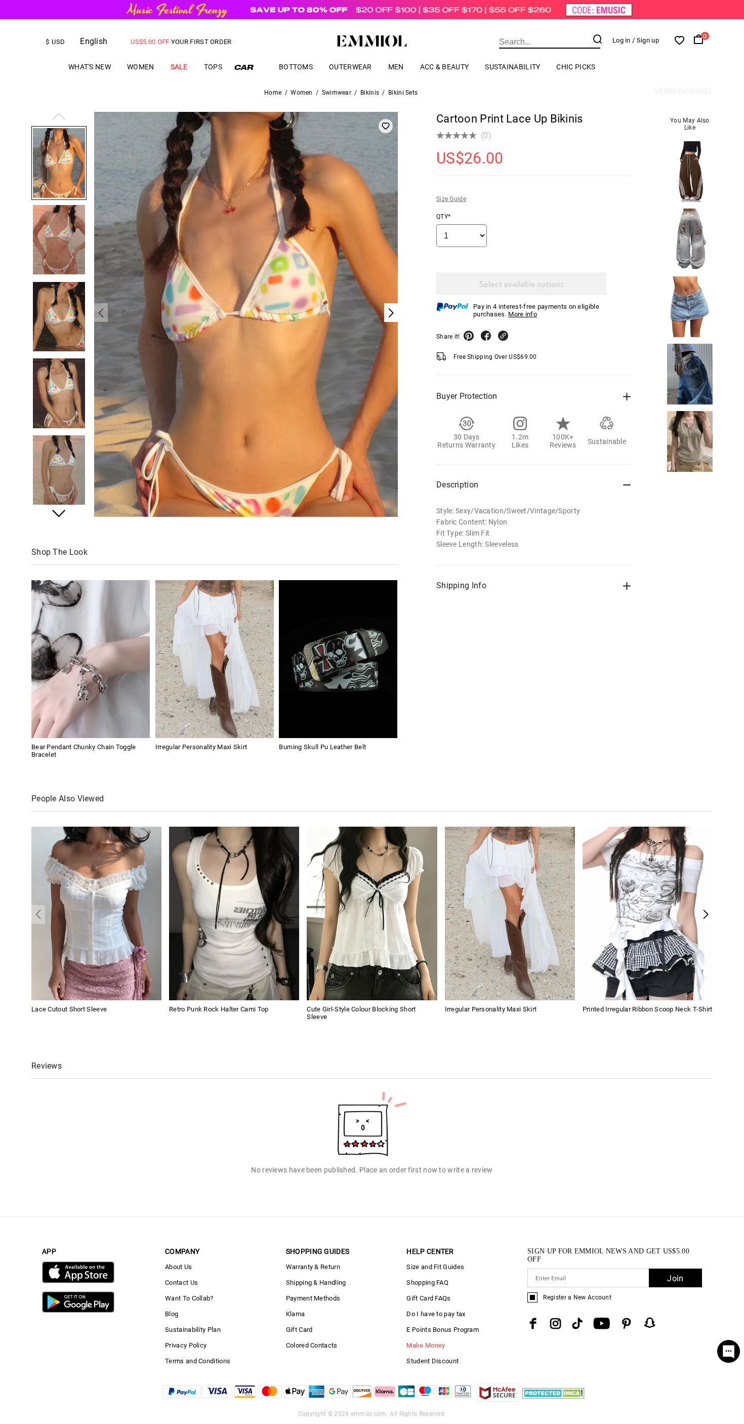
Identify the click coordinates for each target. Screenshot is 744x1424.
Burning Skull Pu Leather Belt (322, 747)
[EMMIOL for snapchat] (649, 1322)
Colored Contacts (312, 1345)
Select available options (521, 284)
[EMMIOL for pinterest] (626, 1323)
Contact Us (181, 1282)
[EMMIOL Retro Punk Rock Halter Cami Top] (234, 913)
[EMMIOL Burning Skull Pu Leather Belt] (338, 659)
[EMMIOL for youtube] (601, 1323)
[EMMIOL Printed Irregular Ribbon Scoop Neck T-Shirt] (648, 913)
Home (272, 92)
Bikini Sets (403, 92)
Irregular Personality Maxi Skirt (201, 747)
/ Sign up (645, 40)
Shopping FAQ (427, 1282)
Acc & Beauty (444, 67)
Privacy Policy (185, 1345)
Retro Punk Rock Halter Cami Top (218, 1009)
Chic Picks (575, 67)
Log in (621, 40)
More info (522, 314)
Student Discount (432, 1361)
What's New (89, 67)
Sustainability (512, 67)
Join (675, 1278)
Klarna (295, 1314)
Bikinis (369, 92)
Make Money (425, 1345)
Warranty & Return (313, 1267)
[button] (59, 117)
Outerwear (350, 67)
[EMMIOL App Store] (78, 1281)
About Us (178, 1267)
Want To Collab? (189, 1298)
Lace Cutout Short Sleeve (69, 1009)
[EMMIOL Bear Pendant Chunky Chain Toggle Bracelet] (90, 659)
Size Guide (451, 198)
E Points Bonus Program (442, 1329)
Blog (171, 1314)
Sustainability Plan (193, 1329)
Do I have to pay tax (435, 1314)
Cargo (250, 67)
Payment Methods (313, 1298)
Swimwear (336, 92)
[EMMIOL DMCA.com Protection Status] (553, 1399)
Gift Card (299, 1329)
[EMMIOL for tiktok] (577, 1323)
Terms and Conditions (197, 1361)
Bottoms (296, 67)
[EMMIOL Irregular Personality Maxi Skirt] (214, 659)
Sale (179, 67)
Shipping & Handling (316, 1282)
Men (396, 67)
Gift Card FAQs (428, 1298)
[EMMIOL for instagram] (555, 1323)
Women (140, 67)
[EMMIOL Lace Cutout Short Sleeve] (96, 913)
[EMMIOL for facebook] (533, 1323)
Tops (213, 67)
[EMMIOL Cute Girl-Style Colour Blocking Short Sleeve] (372, 913)
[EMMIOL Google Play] (78, 1310)
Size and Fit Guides (435, 1267)
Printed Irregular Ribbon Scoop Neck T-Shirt (648, 1009)
